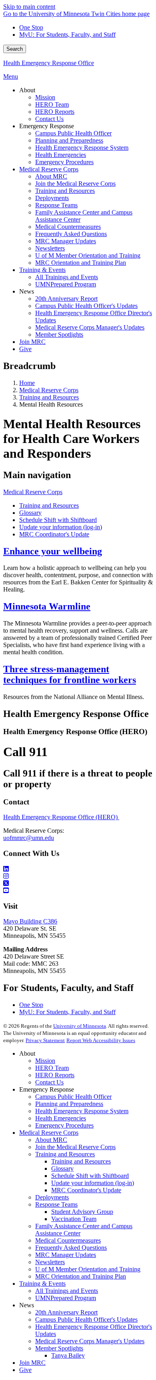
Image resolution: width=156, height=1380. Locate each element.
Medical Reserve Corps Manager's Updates (89, 1341)
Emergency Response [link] (46, 126)
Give (25, 1369)
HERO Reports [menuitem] (54, 111)
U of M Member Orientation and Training (87, 1269)
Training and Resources (49, 397)
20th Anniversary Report (66, 1312)
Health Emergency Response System (81, 1111)
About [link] (27, 90)
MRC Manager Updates (65, 1254)
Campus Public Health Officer (73, 1096)
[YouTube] (78, 890)
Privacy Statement (45, 1040)
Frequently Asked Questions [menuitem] (71, 233)
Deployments (52, 1197)
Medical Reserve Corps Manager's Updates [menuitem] (89, 327)
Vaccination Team (73, 1218)
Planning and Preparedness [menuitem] (69, 140)
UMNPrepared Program (65, 1298)
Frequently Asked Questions (71, 1247)
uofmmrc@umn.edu (28, 837)
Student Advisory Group (82, 1211)
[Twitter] (78, 883)
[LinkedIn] (78, 869)
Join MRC (32, 1362)
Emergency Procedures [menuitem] (64, 162)
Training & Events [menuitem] (42, 269)
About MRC (51, 1139)
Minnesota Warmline (46, 606)
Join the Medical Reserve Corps (75, 1147)
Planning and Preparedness (69, 1103)
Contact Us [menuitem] (49, 118)
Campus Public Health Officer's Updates (86, 1319)
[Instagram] (78, 876)
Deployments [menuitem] (52, 198)
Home (27, 382)
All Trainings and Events (66, 1290)
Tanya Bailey (68, 1355)
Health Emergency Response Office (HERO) (61, 817)
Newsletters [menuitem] (50, 248)
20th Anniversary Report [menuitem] (66, 298)
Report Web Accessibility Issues (100, 1040)
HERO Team (52, 1067)
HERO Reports (54, 1075)
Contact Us (49, 1082)
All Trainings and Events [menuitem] (66, 277)
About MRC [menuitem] (51, 176)
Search (14, 49)
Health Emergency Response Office (48, 63)
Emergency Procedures (64, 1125)
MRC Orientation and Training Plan (80, 1276)
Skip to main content (29, 6)
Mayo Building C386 (30, 921)
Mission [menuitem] (45, 97)
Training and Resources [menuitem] (65, 190)
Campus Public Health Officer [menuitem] (73, 133)
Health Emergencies (60, 1118)
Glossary (30, 512)
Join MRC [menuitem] (32, 341)
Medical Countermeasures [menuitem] (68, 226)
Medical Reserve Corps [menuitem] (48, 169)
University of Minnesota (79, 1026)
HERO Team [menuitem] (52, 104)
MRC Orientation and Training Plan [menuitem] (80, 262)
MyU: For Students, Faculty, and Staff (67, 34)
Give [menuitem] (25, 348)
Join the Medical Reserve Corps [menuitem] (75, 183)
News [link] (26, 291)
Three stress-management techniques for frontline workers (69, 674)
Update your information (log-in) (60, 527)
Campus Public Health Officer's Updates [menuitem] (86, 305)
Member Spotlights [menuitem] (59, 334)
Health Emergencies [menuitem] (60, 154)
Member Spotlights (59, 1348)
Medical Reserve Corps (48, 390)
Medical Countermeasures (68, 1240)
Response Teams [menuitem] (56, 205)
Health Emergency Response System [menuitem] (81, 147)
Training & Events (42, 1283)
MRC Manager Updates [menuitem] (65, 241)
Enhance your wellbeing (52, 551)
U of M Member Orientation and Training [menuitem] (87, 255)
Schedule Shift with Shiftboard (58, 519)
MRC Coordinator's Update (54, 534)
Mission (45, 1060)
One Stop (31, 27)
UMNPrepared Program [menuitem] (65, 284)
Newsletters (50, 1262)
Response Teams (56, 1204)
